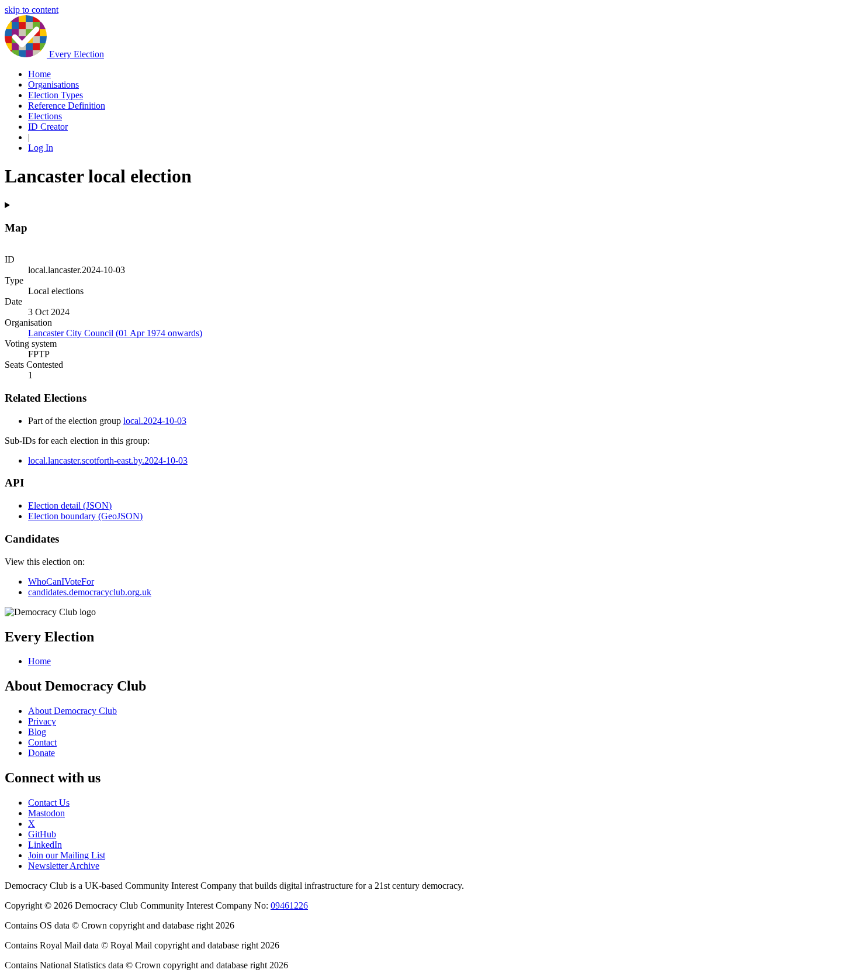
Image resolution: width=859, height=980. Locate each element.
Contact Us (49, 803)
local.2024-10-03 (154, 421)
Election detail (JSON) (70, 505)
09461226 (289, 905)
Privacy (42, 721)
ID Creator (48, 127)
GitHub (42, 834)
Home (39, 74)
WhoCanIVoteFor (61, 581)
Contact (42, 742)
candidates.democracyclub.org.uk (89, 592)
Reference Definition (66, 106)
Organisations (53, 84)
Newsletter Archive (63, 866)
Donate (41, 753)
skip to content (31, 10)
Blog (37, 732)
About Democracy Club (72, 711)
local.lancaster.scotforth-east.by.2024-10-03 (108, 460)
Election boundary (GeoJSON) (85, 516)
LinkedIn (45, 845)
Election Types (55, 95)
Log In (40, 148)
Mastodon (46, 813)
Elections (45, 116)
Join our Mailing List (66, 855)
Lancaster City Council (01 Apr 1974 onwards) (115, 333)
